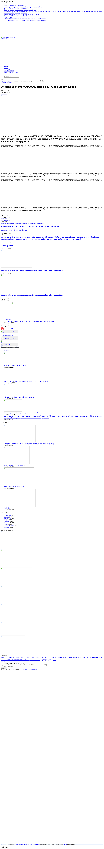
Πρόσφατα (6, 350)
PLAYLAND (19, 657)
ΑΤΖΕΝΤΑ (37, 657)
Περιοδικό (6, 527)
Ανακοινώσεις (7, 518)
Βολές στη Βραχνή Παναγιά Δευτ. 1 (15, 465)
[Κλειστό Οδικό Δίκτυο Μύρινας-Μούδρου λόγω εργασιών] (13, 635)
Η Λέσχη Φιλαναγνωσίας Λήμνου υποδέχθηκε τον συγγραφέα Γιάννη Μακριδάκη (25, 18)
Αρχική (2, 81)
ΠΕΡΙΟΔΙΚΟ (7, 69)
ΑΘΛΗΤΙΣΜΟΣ (30, 657)
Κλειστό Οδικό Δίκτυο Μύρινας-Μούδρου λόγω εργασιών (19, 15)
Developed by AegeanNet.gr (30, 669)
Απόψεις (10, 82)
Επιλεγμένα (7, 522)
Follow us (3, 662)
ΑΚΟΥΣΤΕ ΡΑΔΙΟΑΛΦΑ (11, 72)
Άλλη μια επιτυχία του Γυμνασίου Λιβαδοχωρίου (16, 8)
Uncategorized (8, 81)
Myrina (12, 657)
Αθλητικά (6, 517)
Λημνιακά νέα (96, 657)
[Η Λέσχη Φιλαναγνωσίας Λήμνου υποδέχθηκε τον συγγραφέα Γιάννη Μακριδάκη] (16, 267)
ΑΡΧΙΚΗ (6, 65)
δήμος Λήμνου (47, 660)
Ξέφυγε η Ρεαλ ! (8, 17)
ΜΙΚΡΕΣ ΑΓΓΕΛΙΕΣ (9, 525)
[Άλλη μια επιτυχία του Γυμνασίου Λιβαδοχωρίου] (13, 395)
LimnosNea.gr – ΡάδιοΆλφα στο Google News (27, 844)
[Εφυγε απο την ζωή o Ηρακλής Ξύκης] (13, 364)
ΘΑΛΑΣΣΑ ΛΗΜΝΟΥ (77, 657)
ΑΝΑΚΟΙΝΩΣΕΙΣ (9, 71)
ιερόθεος (54, 660)
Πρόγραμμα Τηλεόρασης (10, 347)
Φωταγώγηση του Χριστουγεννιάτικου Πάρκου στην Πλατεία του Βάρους (23, 7)
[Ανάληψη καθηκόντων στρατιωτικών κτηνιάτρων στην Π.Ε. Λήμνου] (16, 621)
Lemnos (2, 657)
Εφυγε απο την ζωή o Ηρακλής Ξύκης (13, 5)
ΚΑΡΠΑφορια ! (8, 508)
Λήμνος (6, 524)
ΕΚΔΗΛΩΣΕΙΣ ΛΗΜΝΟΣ (48, 657)
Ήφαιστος (24, 657)
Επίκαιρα (6, 521)
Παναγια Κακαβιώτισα (31, 660)
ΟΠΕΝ (2, 660)
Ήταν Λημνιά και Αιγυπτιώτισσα (14, 486)
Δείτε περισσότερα (5, 220)
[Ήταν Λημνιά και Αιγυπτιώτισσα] (19, 485)
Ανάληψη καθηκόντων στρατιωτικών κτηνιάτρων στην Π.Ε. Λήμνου (21, 14)
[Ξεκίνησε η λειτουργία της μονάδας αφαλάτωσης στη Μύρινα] (13, 411)
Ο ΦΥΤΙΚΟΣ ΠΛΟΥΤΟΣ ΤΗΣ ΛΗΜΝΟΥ (15, 660)
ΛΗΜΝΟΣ (7, 66)
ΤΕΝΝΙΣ (38, 660)
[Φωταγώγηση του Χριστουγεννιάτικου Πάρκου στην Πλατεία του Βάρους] (13, 379)
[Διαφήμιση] (4, 38)
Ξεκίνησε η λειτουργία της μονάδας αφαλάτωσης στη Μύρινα (20, 10)
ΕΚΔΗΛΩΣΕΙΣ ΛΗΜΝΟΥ (65, 657)
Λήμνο (65, 844)
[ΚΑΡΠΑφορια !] (20, 506)
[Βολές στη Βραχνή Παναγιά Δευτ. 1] (16, 463)
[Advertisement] (52, 51)
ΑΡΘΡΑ (6, 68)
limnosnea (7, 657)
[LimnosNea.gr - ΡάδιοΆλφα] (8, 37)
